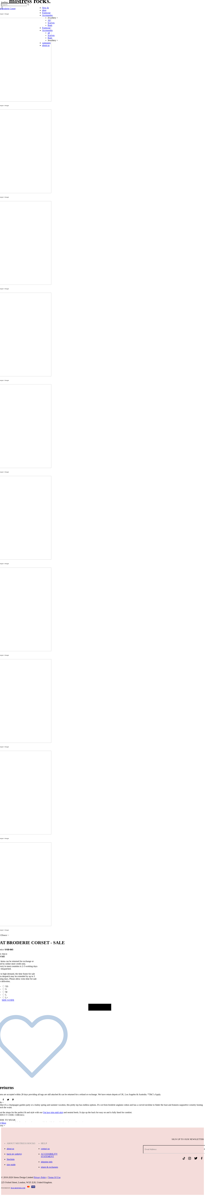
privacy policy (40, 1177)
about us (10, 1148)
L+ (6, 997)
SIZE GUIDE (8, 1000)
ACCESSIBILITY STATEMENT (49, 1155)
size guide (11, 1164)
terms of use (54, 1177)
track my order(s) (14, 1154)
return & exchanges (49, 1167)
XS (6, 986)
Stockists (11, 1159)
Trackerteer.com (18, 1188)
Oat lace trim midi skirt (53, 1112)
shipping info (46, 1162)
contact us (45, 1148)
